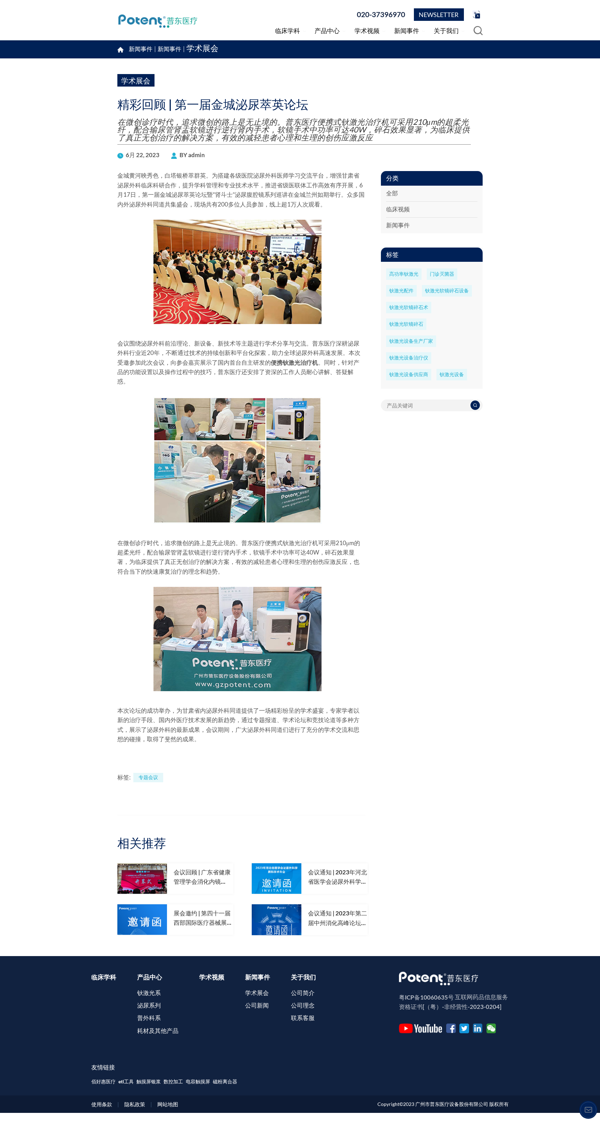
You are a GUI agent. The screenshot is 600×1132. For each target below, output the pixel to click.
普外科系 (149, 1017)
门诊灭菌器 (442, 274)
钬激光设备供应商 (408, 374)
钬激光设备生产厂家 (411, 341)
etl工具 (126, 1081)
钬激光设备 (452, 374)
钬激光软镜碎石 (406, 324)
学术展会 (202, 49)
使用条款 (101, 1104)
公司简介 (303, 992)
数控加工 (173, 1081)
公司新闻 (257, 1005)
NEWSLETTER (439, 14)
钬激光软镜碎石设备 (447, 290)
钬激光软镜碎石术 (408, 307)
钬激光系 (149, 992)
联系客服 (303, 1017)
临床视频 (398, 209)
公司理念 (303, 1005)
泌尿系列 (149, 1005)
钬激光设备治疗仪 (408, 358)
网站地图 (167, 1104)
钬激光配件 (401, 290)
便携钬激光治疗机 (294, 362)
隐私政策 (134, 1104)
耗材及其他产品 (157, 1030)
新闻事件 (169, 49)
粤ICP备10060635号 (426, 997)
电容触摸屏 (198, 1081)
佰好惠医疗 (103, 1081)
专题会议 (148, 777)
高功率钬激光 (403, 274)
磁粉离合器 (225, 1081)
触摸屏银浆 (148, 1081)
